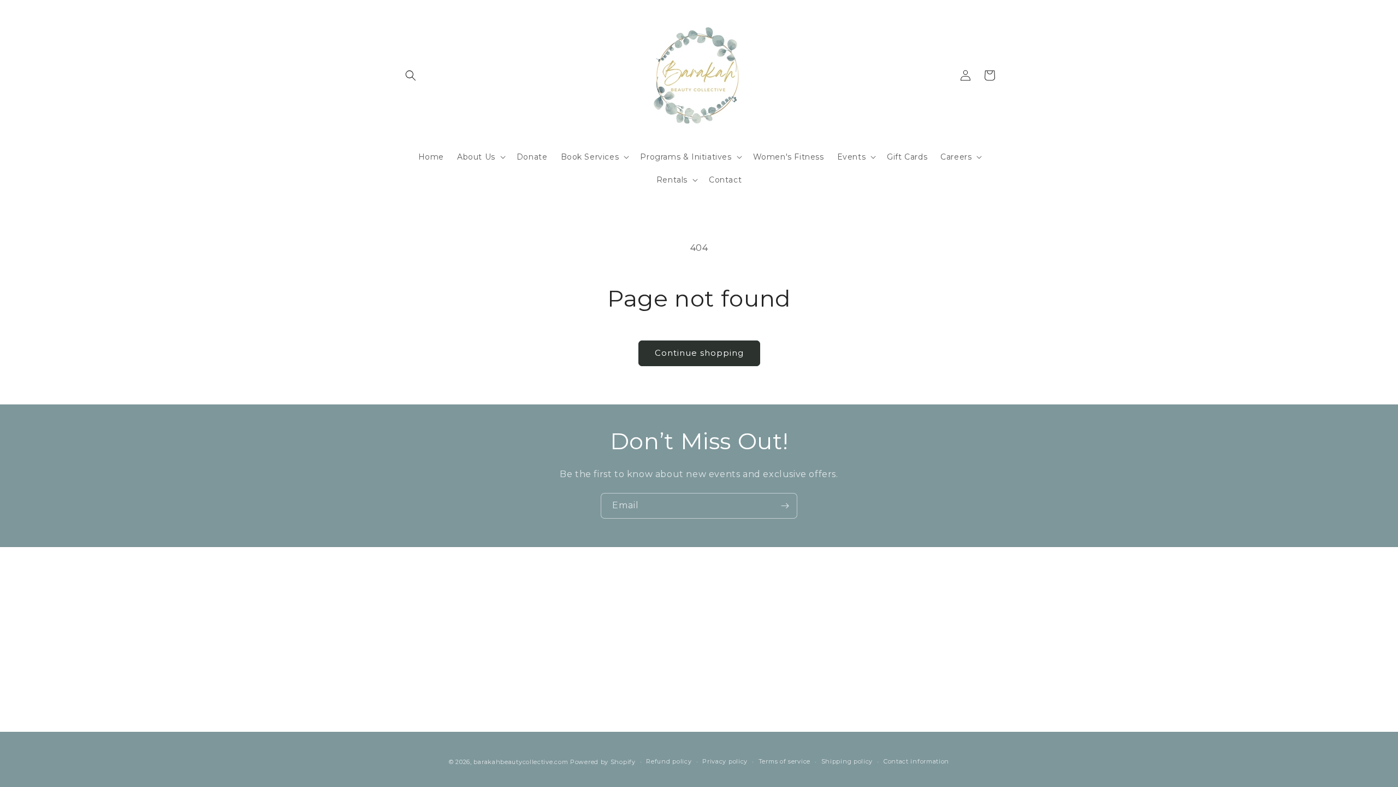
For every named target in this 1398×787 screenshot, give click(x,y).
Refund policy (668, 761)
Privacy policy (725, 761)
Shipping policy (847, 761)
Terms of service (784, 761)
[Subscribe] (785, 506)
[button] (411, 75)
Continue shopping (699, 353)
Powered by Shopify (603, 762)
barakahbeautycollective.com (520, 762)
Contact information (916, 761)
